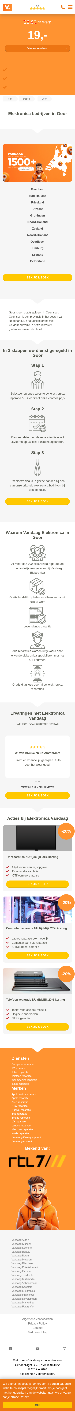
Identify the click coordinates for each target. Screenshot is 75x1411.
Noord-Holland (37, 222)
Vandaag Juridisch (22, 1288)
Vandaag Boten (20, 1268)
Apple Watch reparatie (24, 1107)
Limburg (37, 248)
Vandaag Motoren (22, 1272)
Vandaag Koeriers (22, 1261)
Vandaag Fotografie (22, 1319)
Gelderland (37, 261)
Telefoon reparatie (22, 1089)
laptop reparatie (20, 1097)
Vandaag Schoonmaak (24, 1296)
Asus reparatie (20, 1115)
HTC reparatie (20, 1119)
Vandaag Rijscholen (23, 1276)
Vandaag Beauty (21, 1264)
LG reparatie (19, 1134)
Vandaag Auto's (20, 1253)
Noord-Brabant (37, 235)
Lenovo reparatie (21, 1138)
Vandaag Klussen (21, 1257)
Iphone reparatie (21, 1130)
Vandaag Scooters (22, 1300)
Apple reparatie (20, 1111)
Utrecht (37, 209)
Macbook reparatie (22, 1142)
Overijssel (37, 241)
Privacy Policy (37, 1336)
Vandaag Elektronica (23, 1304)
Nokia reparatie (20, 1146)
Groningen (37, 215)
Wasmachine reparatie (24, 1093)
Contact (37, 1341)
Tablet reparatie (20, 1085)
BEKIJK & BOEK (38, 277)
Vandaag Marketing (22, 1315)
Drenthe (37, 254)
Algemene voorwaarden (37, 1332)
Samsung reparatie (22, 1154)
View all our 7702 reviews (37, 800)
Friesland (37, 202)
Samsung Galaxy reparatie (27, 1150)
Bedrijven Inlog (37, 1345)
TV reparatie (18, 1081)
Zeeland (37, 228)
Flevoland (37, 189)
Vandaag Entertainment (25, 1280)
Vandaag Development (24, 1311)
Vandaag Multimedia (23, 1292)
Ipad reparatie (19, 1127)
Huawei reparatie (21, 1123)
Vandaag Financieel (23, 1308)
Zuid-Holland (37, 196)
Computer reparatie (22, 1077)
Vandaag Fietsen (21, 1284)
